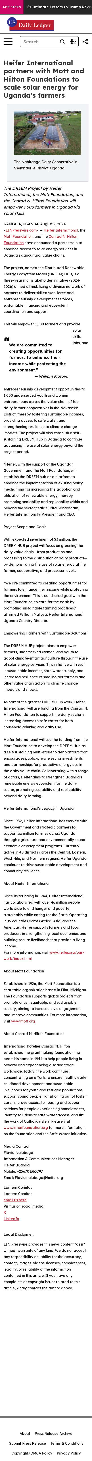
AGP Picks (12, 7)
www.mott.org (23, 1021)
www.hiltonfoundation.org (26, 1127)
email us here (15, 1200)
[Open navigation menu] (8, 41)
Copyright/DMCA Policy (31, 1453)
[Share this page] (85, 41)
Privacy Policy (69, 1453)
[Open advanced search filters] (73, 41)
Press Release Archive (53, 1433)
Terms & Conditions (66, 1443)
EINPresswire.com (21, 230)
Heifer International (61, 230)
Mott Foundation (18, 236)
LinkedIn (11, 1218)
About (25, 1433)
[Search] (62, 41)
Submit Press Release (27, 1443)
